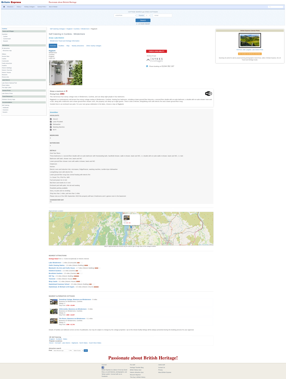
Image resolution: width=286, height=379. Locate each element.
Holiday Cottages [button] (29, 7)
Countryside (5, 61)
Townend (52, 279)
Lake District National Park (9, 83)
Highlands (75, 343)
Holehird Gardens (55, 271)
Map (68, 46)
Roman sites (5, 77)
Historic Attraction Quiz (137, 372)
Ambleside (5, 107)
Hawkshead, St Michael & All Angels (61, 287)
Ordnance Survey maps (8, 99)
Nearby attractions (78, 46)
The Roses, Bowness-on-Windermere (72, 318)
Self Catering (5, 105)
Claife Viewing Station (56, 265)
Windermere (85, 29)
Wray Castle (53, 281)
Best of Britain (53, 7)
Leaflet (200, 244)
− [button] (50, 216)
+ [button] (50, 214)
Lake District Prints (7, 93)
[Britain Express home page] (24, 2)
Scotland (59, 339)
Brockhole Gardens (55, 273)
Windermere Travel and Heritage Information (64, 41)
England (69, 29)
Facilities (61, 46)
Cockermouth (7, 38)
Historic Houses (6, 72)
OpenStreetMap (205, 244)
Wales (65, 339)
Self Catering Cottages (57, 29)
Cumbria (76, 29)
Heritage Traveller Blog (137, 367)
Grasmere (5, 110)
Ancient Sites (5, 56)
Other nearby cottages (93, 46)
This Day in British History (137, 377)
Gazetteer (4, 34)
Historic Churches (7, 70)
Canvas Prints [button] (41, 7)
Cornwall (58, 343)
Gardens (4, 65)
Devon (51, 343)
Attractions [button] (10, 7)
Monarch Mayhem (135, 375)
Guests (141, 15)
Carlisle (5, 36)
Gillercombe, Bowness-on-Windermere (73, 309)
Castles (4, 58)
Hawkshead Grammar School (59, 284)
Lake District (66, 343)
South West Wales (95, 343)
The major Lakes (6, 87)
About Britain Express (164, 372)
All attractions (6, 48)
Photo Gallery (6, 85)
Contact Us (161, 367)
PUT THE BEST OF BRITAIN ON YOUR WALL (250, 53)
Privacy (160, 370)
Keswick (5, 41)
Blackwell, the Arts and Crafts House (62, 268)
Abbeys (4, 54)
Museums (4, 74)
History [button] (19, 7)
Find (50, 350)
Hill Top (51, 276)
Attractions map (7, 50)
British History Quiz (135, 370)
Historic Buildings (7, 68)
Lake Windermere (55, 262)
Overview (53, 46)
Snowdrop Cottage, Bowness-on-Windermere (75, 299)
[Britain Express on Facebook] (103, 367)
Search (143, 20)
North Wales (83, 343)
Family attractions (7, 63)
